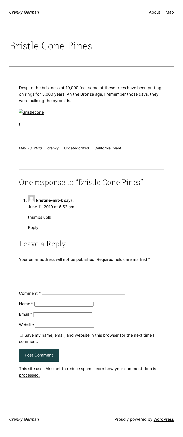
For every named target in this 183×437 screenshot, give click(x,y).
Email (25, 314)
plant (117, 148)
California (102, 148)
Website (26, 324)
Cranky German (24, 12)
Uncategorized (76, 148)
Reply (33, 227)
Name (26, 303)
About (154, 12)
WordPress (164, 419)
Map (170, 12)
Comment (30, 293)
